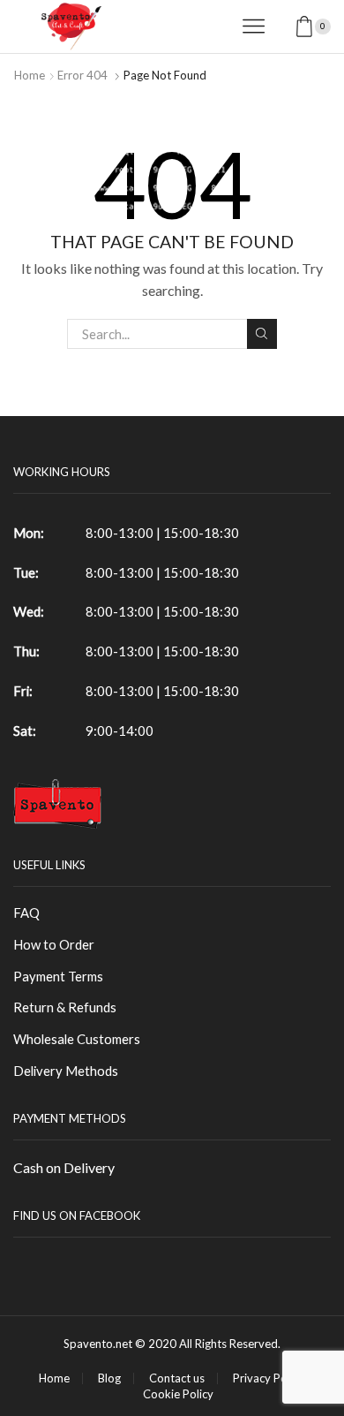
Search (262, 334)
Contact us (177, 1378)
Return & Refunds (64, 1007)
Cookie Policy (178, 1394)
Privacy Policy (268, 1378)
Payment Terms (58, 976)
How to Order (53, 944)
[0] (329, 26)
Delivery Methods (65, 1071)
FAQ (26, 912)
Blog (109, 1378)
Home (29, 75)
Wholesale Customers (76, 1039)
